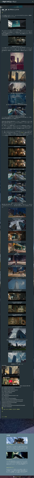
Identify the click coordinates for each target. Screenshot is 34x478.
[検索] (17, 2)
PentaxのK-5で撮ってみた (10, 467)
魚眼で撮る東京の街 (9, 459)
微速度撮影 (18, 409)
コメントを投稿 (4, 416)
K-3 (7, 409)
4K (2, 409)
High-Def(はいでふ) (9, 1)
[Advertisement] (17, 426)
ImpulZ (22, 132)
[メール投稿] (2, 408)
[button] (2, 12)
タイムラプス (14, 409)
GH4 (4, 409)
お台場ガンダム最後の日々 (10, 444)
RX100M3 (10, 409)
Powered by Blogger (17, 476)
